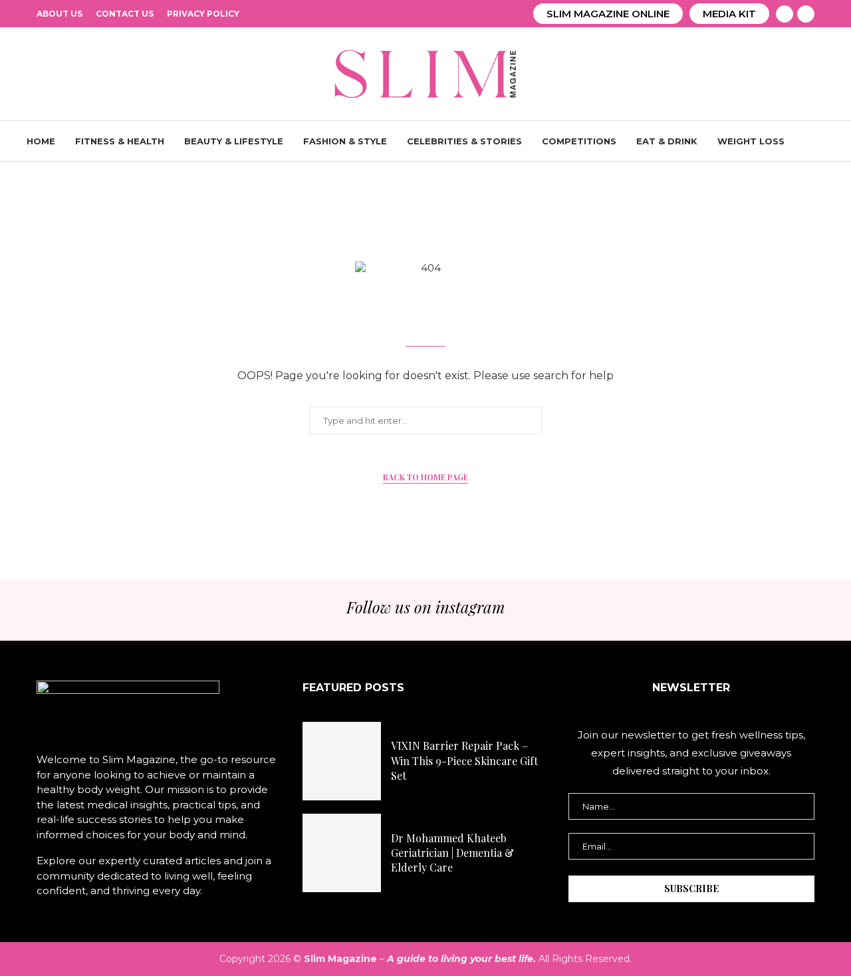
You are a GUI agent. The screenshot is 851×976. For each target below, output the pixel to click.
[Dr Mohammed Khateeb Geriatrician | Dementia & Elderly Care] (342, 853)
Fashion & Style (345, 141)
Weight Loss (751, 141)
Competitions (579, 141)
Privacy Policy (203, 14)
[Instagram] (805, 14)
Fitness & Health (119, 141)
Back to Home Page (425, 477)
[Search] (817, 141)
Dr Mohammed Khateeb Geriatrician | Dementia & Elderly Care (452, 853)
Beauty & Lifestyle (233, 141)
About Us (59, 14)
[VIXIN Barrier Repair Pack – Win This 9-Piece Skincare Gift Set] (342, 761)
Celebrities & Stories (464, 141)
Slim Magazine (340, 959)
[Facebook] (784, 14)
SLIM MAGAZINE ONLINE (608, 13)
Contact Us (125, 14)
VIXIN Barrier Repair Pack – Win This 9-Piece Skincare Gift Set (464, 760)
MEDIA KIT (729, 13)
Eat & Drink (666, 141)
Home (41, 141)
